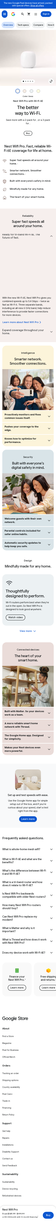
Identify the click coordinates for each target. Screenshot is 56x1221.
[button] (22, 14)
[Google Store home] (13, 14)
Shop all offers (37, 5)
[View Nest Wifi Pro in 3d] (51, 81)
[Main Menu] (4, 14)
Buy (48, 1215)
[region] (28, 58)
